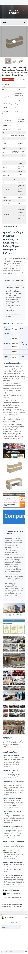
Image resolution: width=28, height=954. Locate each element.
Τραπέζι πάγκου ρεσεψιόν (14, 904)
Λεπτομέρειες (8, 120)
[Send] (26, 951)
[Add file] (2, 951)
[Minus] (26, 918)
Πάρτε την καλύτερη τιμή (9, 79)
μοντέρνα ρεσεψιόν (7, 906)
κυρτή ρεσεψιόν (17, 906)
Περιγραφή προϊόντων (20, 120)
